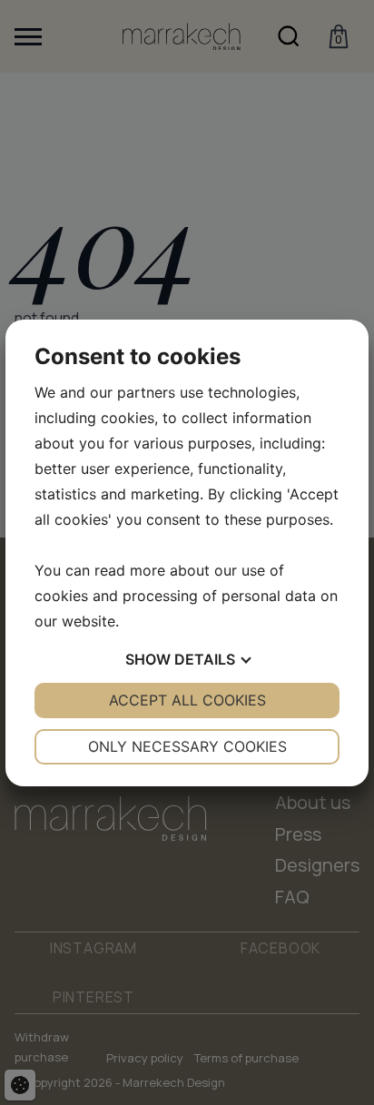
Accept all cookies (187, 700)
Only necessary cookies (187, 746)
